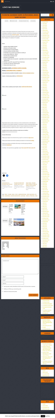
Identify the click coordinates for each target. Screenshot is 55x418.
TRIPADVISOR (20, 76)
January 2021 (45, 134)
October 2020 (45, 139)
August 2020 (45, 142)
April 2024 (45, 69)
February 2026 (46, 32)
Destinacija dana (46, 300)
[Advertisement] (20, 26)
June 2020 (45, 146)
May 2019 (45, 168)
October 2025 (45, 38)
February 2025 (46, 52)
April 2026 (45, 28)
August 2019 (45, 162)
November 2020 (46, 137)
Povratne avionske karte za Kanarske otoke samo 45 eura (23, 208)
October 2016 (45, 218)
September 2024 (46, 60)
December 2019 (46, 156)
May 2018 (45, 186)
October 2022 (45, 99)
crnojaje (9, 194)
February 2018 (46, 191)
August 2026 (45, 22)
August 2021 (45, 122)
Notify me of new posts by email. (10, 291)
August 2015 (45, 241)
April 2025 (45, 48)
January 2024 (45, 74)
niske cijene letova (30, 194)
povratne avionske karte (15, 195)
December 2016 (46, 214)
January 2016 (45, 233)
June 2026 (45, 25)
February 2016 (46, 231)
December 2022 (46, 95)
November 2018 (46, 176)
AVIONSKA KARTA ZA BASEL (19, 68)
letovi (16, 194)
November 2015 (46, 236)
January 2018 (45, 193)
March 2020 (45, 151)
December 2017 (46, 194)
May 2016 (45, 226)
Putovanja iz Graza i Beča (48, 305)
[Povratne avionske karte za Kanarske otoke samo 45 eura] (18, 206)
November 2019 (46, 157)
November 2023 (46, 77)
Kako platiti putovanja (47, 325)
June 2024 (45, 65)
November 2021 (46, 117)
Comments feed (46, 373)
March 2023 (45, 90)
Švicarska (32, 195)
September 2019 (46, 161)
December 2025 (46, 35)
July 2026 (45, 23)
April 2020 (45, 149)
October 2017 (45, 198)
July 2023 (45, 84)
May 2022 (45, 107)
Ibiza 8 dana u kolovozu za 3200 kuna (11, 221)
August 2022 (45, 102)
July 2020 (45, 144)
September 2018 (46, 179)
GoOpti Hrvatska (15, 34)
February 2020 (46, 152)
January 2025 (45, 53)
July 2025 (45, 43)
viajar (36, 195)
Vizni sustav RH (24, 147)
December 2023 (46, 75)
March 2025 (45, 50)
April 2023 (45, 89)
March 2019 (45, 171)
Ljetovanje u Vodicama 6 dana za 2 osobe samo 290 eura (47, 362)
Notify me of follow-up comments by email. (12, 289)
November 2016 (46, 216)
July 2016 (45, 223)
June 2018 (45, 184)
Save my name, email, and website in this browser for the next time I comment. (19, 286)
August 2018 (45, 181)
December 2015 (46, 235)
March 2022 (45, 110)
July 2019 (45, 164)
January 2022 (45, 114)
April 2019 (45, 169)
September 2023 (46, 80)
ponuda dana (7, 195)
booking (32, 140)
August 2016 (45, 221)
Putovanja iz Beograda (47, 303)
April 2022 (45, 109)
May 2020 (45, 147)
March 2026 (45, 30)
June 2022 (45, 105)
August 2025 (45, 42)
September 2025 (46, 40)
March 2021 (45, 131)
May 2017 (45, 206)
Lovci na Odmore (11, 7)
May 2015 (45, 246)
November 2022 (46, 97)
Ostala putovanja (46, 302)
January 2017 (45, 213)
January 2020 (45, 154)
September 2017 (46, 199)
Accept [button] (43, 416)
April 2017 (45, 208)
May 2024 (45, 67)
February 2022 (46, 112)
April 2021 (45, 129)
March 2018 (45, 189)
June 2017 (45, 204)
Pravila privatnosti (46, 328)
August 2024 (45, 62)
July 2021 (45, 124)
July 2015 (45, 243)
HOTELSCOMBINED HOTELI (28, 73)
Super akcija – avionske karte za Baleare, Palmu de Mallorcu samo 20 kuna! (31, 184)
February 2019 (46, 173)
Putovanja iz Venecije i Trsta (23, 20)
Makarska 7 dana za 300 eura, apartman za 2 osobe (47, 358)
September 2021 (46, 121)
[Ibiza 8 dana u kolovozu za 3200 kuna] (5, 221)
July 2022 (45, 104)
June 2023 (45, 85)
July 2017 (45, 203)
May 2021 (45, 127)
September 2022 (46, 100)
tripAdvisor (9, 145)
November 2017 (46, 196)
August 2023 (45, 82)
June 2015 (45, 245)
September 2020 (46, 141)
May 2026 (45, 27)
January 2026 (45, 33)
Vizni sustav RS (32, 147)
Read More (47, 416)
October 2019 (45, 159)
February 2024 (46, 72)
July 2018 (45, 183)
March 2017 (45, 209)
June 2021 (45, 126)
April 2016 (45, 228)
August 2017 (45, 201)
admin (7, 20)
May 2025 (45, 47)
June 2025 (45, 45)
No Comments (33, 20)
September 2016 (46, 220)
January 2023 (45, 94)
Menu (51, 1)
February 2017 (46, 211)
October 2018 (45, 178)
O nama (44, 327)
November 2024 (46, 57)
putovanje (23, 195)
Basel (6, 194)
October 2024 (45, 58)
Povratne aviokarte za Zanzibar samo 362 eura (11, 208)
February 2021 (46, 132)
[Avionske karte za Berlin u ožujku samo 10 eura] (19, 222)
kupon (13, 194)
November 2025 (46, 37)
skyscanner (31, 137)
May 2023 (45, 87)
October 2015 (45, 238)
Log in (44, 370)
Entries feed (45, 372)
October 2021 (45, 119)
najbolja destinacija (22, 194)
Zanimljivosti (45, 313)
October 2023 (45, 79)
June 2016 (45, 225)
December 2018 (46, 174)
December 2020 (46, 136)
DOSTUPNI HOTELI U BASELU (14, 70)
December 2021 (46, 115)
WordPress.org (46, 375)
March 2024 (45, 70)
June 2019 (45, 166)
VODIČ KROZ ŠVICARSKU (26, 86)
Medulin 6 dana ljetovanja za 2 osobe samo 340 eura (47, 354)
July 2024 (45, 63)
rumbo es (28, 195)
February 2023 (46, 92)
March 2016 (45, 230)
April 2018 (45, 188)
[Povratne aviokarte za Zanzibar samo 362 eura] (5, 206)
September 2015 (46, 240)
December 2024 (46, 55)
